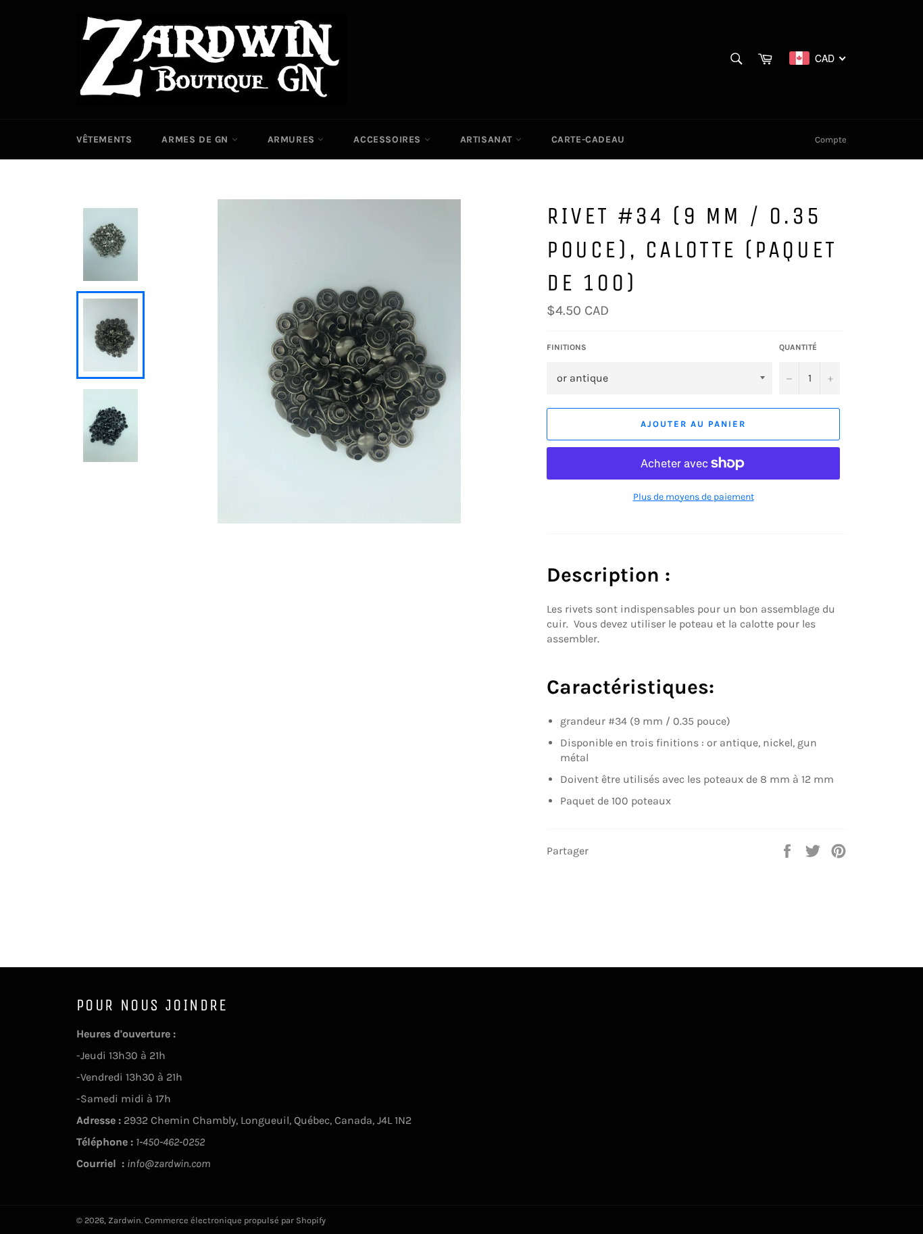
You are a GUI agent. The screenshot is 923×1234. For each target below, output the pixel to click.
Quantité (798, 347)
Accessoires (388, 139)
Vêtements (104, 139)
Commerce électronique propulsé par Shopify (235, 1220)
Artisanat (488, 139)
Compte (831, 139)
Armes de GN (196, 139)
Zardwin (124, 1220)
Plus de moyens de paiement (693, 497)
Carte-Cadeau (588, 139)
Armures (293, 139)
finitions (567, 347)
